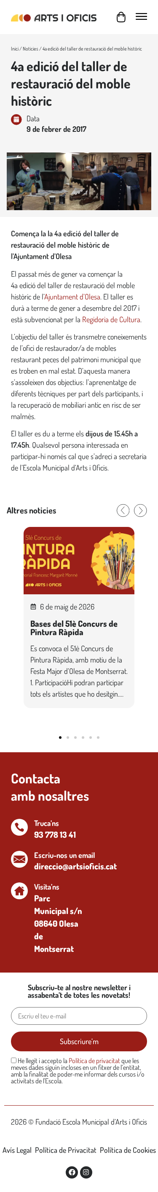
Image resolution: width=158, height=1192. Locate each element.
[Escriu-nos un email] (19, 859)
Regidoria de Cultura (111, 319)
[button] (123, 510)
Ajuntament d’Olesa (72, 296)
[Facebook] (72, 1172)
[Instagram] (86, 1172)
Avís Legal (17, 1150)
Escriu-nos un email (64, 855)
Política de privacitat (94, 1060)
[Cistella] (121, 17)
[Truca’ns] (19, 827)
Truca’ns (46, 823)
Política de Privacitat (65, 1150)
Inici (15, 48)
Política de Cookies (128, 1150)
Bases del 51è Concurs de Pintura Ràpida (74, 627)
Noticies (30, 48)
